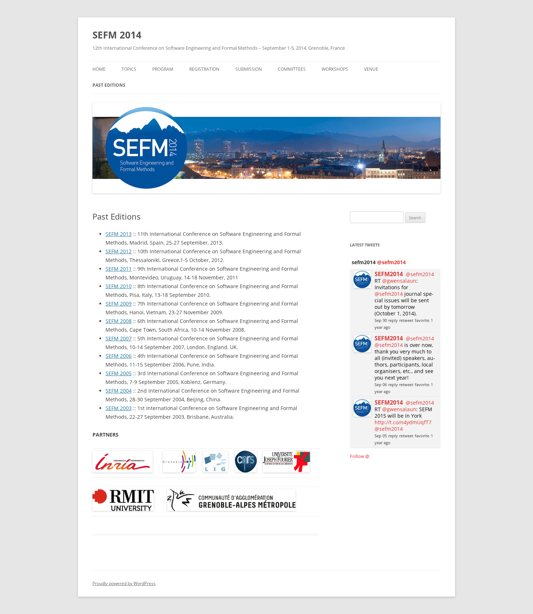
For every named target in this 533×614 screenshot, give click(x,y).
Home (99, 69)
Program (162, 69)
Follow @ (359, 456)
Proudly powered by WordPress (124, 583)
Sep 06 (381, 384)
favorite (422, 320)
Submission (248, 69)
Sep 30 (381, 320)
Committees (292, 69)
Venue (371, 69)
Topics (128, 69)
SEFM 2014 (116, 34)
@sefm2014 (391, 262)
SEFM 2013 (119, 233)
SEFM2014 (389, 274)
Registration (204, 69)
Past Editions (108, 85)
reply (393, 320)
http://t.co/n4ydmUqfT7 (403, 422)
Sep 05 (381, 435)
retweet (406, 320)
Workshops (335, 69)
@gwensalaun (399, 280)
